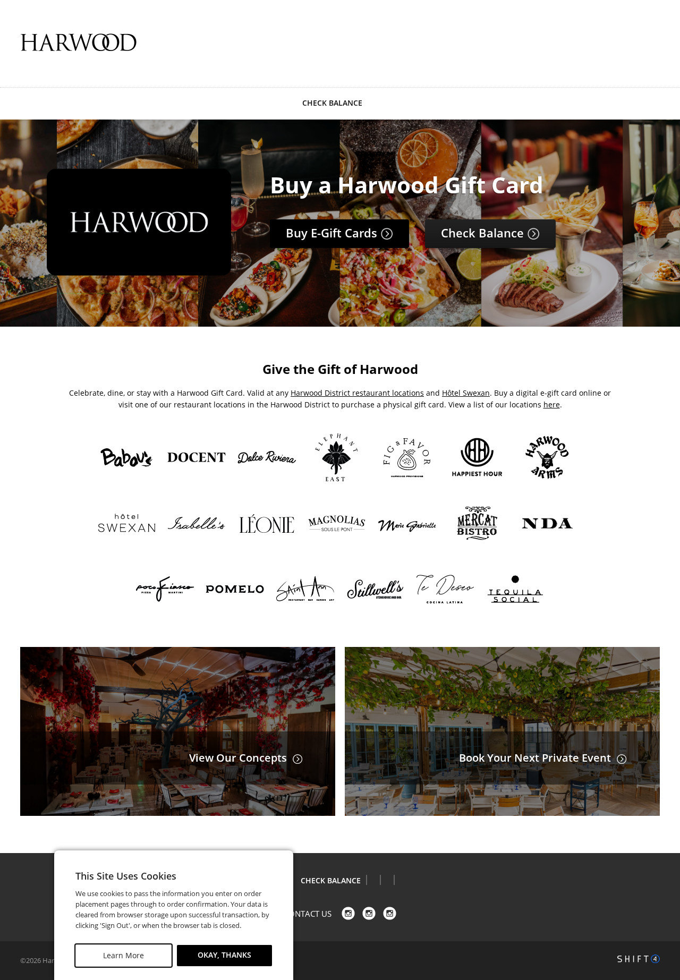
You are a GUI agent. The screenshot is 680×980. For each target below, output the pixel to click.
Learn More (123, 955)
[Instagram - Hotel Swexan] (369, 913)
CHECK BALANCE (332, 103)
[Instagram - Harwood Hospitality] (348, 913)
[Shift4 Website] (638, 959)
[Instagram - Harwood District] (389, 913)
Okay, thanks (224, 955)
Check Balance (484, 233)
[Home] (78, 42)
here (551, 404)
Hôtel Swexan (466, 393)
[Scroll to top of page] (659, 826)
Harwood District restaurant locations (357, 393)
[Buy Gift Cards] (139, 272)
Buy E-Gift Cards (333, 233)
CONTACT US (308, 913)
